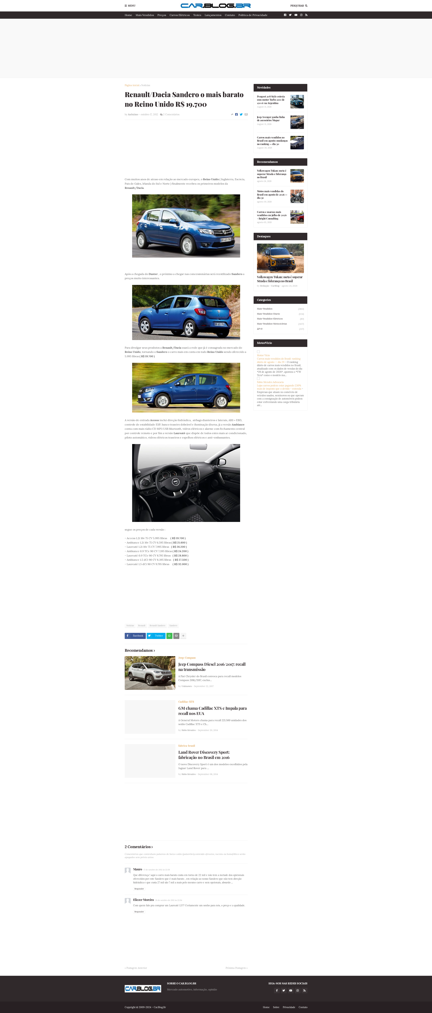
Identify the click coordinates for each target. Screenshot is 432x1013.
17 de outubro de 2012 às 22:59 (157, 870)
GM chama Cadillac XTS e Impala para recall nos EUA (212, 711)
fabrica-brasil (186, 745)
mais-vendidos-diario (280, 313)
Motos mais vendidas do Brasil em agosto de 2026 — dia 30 (272, 194)
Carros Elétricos (180, 15)
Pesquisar (297, 5)
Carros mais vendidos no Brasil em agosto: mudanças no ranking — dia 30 (272, 141)
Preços (161, 15)
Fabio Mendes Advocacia (270, 382)
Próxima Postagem (236, 968)
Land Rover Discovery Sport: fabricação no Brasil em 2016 (204, 755)
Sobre (276, 1007)
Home (128, 15)
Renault (141, 625)
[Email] (246, 114)
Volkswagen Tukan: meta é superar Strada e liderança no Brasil (271, 174)
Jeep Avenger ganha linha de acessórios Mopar (271, 118)
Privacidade (289, 1007)
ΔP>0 (280, 328)
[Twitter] (241, 114)
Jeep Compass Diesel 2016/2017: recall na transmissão (212, 667)
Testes (197, 15)
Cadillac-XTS (186, 701)
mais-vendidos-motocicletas (280, 323)
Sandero (173, 625)
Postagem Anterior (136, 968)
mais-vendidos (280, 308)
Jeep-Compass (187, 657)
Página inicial (132, 85)
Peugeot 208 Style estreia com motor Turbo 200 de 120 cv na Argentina (271, 100)
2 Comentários (171, 114)
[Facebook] (236, 114)
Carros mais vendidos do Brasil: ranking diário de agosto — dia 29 (279, 360)
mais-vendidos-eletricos (280, 318)
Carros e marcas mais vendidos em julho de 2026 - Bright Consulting (272, 215)
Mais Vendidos (145, 15)
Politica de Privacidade (252, 15)
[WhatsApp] (169, 636)
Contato (230, 15)
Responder (139, 889)
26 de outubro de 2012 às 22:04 (168, 900)
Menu (132, 5)
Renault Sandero (157, 625)
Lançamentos (213, 15)
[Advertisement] (216, 48)
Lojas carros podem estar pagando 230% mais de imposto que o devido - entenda (279, 387)
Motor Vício (263, 355)
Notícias (145, 85)
